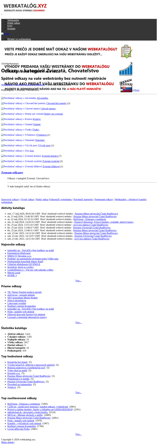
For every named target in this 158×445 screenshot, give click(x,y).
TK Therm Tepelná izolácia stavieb (24, 292)
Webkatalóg (13, 20)
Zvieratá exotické (50, 161)
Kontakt (11, 28)
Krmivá (36, 119)
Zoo (32, 150)
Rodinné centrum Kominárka (21, 306)
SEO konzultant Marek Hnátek (22, 297)
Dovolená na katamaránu (19, 384)
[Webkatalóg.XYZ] (28, 12)
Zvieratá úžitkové (51, 166)
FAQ (9, 25)
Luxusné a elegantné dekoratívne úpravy (27, 317)
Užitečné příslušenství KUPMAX (23, 264)
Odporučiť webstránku (61, 199)
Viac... (78, 280)
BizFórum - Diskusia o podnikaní (89, 219)
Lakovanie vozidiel (16, 303)
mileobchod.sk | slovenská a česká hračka (27, 412)
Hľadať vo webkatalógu (19, 39)
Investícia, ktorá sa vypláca (20, 267)
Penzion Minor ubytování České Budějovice (96, 213)
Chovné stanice (48, 108)
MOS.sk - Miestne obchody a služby (25, 415)
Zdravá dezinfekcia (16, 300)
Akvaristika (42, 98)
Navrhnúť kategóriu (83, 199)
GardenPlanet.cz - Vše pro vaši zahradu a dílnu (30, 270)
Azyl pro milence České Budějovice (90, 225)
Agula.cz (11, 387)
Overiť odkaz (27, 199)
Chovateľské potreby (56, 103)
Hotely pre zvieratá (53, 114)
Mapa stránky (8, 442)
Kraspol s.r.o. (13, 373)
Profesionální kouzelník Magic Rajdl (25, 261)
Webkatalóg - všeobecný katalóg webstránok (23, 84)
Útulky (35, 129)
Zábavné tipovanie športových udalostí (26, 314)
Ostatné (36, 124)
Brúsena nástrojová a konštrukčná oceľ (26, 367)
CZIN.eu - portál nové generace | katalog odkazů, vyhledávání (37, 406)
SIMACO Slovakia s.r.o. (19, 256)
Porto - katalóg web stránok (20, 311)
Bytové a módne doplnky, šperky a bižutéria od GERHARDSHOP (40, 409)
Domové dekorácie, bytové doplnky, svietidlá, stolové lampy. (104, 222)
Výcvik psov (44, 145)
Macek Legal (13, 272)
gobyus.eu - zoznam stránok (21, 295)
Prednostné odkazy (104, 199)
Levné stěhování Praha (18, 429)
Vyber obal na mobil (17, 370)
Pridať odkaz (13, 23)
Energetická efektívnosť (19, 253)
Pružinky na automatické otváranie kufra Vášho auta (32, 258)
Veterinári (39, 140)
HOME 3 (12, 275)
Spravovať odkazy (10, 199)
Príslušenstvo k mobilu (18, 379)
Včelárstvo (41, 135)
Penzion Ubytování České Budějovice (91, 227)
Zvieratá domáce (50, 156)
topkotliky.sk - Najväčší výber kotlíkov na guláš (30, 250)
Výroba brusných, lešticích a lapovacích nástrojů (31, 365)
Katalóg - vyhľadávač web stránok (24, 423)
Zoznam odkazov (12, 172)
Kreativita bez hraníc (17, 362)
